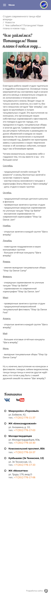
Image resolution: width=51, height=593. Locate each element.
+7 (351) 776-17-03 (24, 430)
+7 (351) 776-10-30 (24, 442)
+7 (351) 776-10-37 (24, 452)
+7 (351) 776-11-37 (24, 417)
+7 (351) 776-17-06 (24, 477)
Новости (10, 22)
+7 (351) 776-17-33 (24, 464)
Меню (11, 5)
